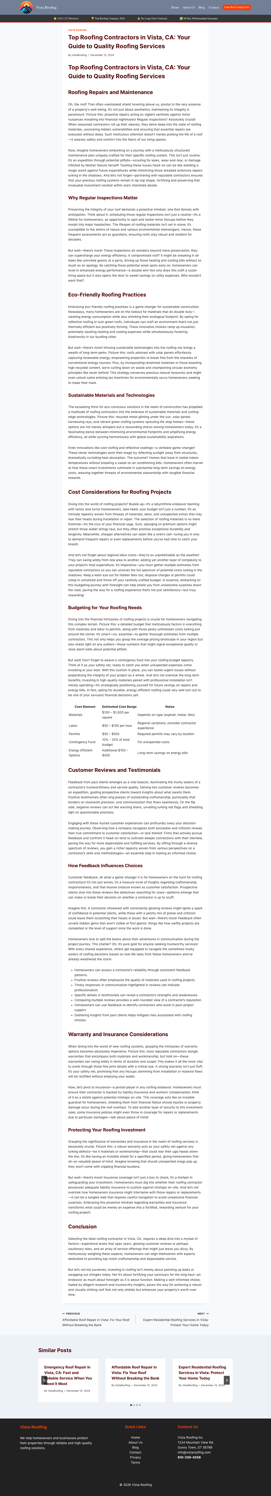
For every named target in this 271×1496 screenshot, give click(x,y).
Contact (214, 7)
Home (175, 7)
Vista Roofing (77, 30)
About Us (189, 7)
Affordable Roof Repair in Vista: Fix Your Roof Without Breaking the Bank (96, 1319)
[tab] (131, 1405)
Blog (202, 7)
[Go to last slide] (44, 1380)
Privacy (135, 1457)
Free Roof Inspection (236, 7)
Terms (135, 1462)
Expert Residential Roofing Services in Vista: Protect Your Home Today (176, 1319)
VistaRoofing (79, 55)
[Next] (227, 1380)
